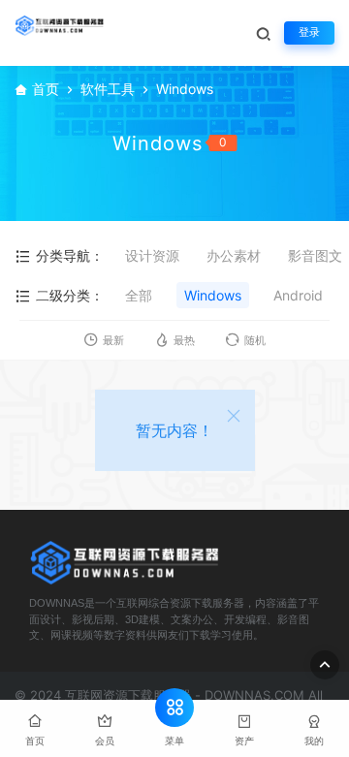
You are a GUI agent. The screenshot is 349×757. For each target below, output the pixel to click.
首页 (45, 88)
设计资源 (152, 255)
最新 (113, 340)
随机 (255, 340)
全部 (138, 295)
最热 (184, 340)
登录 (309, 32)
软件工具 (107, 88)
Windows (212, 295)
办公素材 (233, 255)
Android (298, 295)
